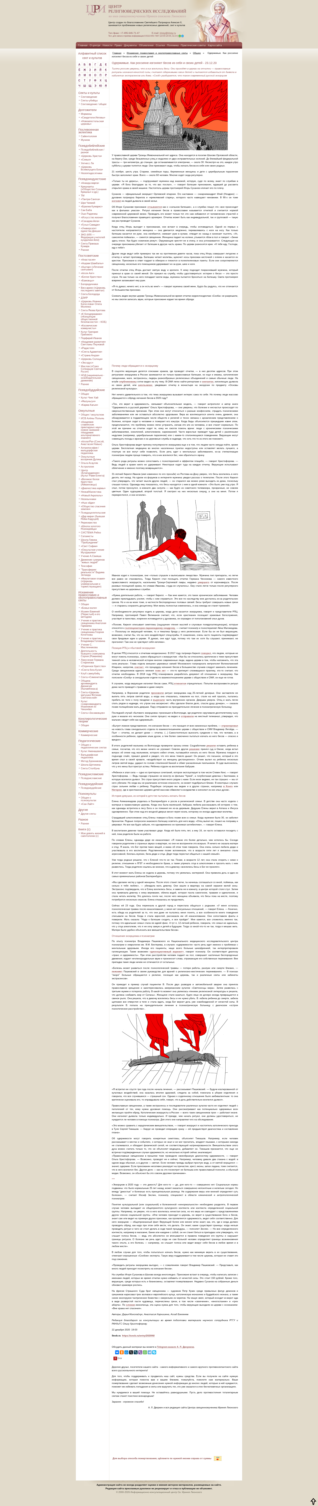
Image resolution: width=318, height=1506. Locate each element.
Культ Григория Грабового (89, 333)
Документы (130, 45)
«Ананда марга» (90, 183)
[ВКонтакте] (117, 1352)
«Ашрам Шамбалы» (92, 263)
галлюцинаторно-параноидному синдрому (150, 628)
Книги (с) (84, 829)
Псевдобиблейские (91, 145)
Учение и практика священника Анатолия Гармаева (93, 623)
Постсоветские (88, 255)
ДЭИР (84, 297)
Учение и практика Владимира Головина (93, 639)
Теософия (86, 566)
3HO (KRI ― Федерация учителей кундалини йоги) (93, 237)
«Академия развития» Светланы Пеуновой (93, 343)
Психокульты (87, 793)
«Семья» (86, 159)
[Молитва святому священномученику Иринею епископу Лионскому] (207, 21)
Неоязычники (88, 499)
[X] (131, 1352)
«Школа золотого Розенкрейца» (90, 527)
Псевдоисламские (91, 774)
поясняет (117, 971)
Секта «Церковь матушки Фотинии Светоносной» (91, 695)
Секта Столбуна (90, 768)
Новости (107, 45)
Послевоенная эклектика (88, 131)
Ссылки (160, 45)
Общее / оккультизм (92, 414)
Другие (83, 809)
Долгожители (87, 110)
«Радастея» (87, 348)
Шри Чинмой (88, 202)
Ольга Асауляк (89, 463)
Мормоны (86, 113)
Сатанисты (87, 536)
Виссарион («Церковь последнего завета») (93, 289)
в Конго (228, 786)
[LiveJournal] (136, 1352)
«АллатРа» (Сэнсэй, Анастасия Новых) (92, 442)
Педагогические (89, 741)
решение (194, 749)
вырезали (159, 700)
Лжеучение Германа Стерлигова (92, 661)
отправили (187, 716)
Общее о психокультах (88, 799)
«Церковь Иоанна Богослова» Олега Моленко (91, 304)
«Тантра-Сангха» (90, 199)
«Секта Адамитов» (91, 351)
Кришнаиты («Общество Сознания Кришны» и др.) (93, 189)
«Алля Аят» (87, 273)
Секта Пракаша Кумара (90, 245)
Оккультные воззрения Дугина (91, 458)
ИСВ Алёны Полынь (92, 418)
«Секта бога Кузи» (91, 669)
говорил (206, 653)
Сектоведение (89, 96)
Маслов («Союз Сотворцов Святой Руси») (91, 369)
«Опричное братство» (93, 666)
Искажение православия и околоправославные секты (92, 596)
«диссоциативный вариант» (167, 951)
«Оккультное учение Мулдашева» (92, 551)
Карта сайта (215, 45)
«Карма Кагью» (89, 404)
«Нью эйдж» (88, 502)
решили (211, 745)
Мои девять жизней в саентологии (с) (93, 834)
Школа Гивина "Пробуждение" (89, 541)
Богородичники (89, 284)
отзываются (154, 207)
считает (139, 667)
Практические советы (193, 45)
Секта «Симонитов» (92, 677)
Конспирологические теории (92, 720)
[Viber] (140, 1352)
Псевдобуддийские (91, 390)
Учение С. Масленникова (89, 646)
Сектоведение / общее (93, 104)
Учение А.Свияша (91, 556)
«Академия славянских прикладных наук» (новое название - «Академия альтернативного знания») (91, 429)
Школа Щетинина (91, 764)
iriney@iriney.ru (168, 33)
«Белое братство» (91, 276)
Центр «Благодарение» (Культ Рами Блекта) (93, 473)
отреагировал (229, 725)
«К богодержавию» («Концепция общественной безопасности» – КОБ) (93, 317)
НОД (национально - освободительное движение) (92, 378)
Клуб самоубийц (90, 673)
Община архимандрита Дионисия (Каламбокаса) (89, 684)
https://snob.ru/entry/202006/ (138, 1335)
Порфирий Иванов (91, 338)
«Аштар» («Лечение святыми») (92, 268)
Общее (85, 393)
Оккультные (86, 410)
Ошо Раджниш (89, 213)
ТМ (82, 195)
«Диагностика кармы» (93, 488)
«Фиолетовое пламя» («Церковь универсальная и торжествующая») (93, 582)
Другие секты (88, 813)
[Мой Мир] (126, 1352)
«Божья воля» (89, 607)
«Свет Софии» (89, 546)
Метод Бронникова (91, 761)
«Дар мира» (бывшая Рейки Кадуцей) (93, 517)
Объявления (146, 45)
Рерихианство (89, 522)
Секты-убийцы (89, 100)
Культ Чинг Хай (89, 397)
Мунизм (85, 139)
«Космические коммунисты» (89, 327)
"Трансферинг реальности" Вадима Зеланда (92, 572)
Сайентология (89, 136)
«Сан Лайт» (87, 804)
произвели (157, 693)
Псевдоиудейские (90, 784)
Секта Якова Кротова (93, 310)
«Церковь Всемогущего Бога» (92, 168)
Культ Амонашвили (92, 751)
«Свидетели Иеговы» (93, 117)
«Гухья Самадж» (90, 224)
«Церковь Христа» (91, 156)
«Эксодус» (87, 362)
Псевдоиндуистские (92, 179)
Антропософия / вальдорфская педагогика (90, 450)
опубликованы (128, 381)
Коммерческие (88, 731)
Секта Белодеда (90, 294)
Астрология (87, 466)
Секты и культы (89, 93)
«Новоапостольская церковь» (92, 122)
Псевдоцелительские (93, 512)
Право (118, 45)
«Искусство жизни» (92, 217)
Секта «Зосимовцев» (93, 712)
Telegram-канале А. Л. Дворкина (175, 1347)
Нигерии (117, 789)
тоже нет (160, 670)
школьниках (145, 385)
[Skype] (154, 1352)
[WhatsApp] (145, 1352)
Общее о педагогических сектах (94, 746)
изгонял (116, 201)
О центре (95, 45)
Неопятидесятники (91, 173)
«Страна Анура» (90, 355)
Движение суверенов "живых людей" (93, 561)
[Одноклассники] (122, 1352)
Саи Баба (86, 210)
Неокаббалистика (91, 491)
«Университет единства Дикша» (91, 229)
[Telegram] (150, 1352)
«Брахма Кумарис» (92, 206)
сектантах (207, 381)
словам (130, 1304)
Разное (85, 249)
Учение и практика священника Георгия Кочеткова (92, 632)
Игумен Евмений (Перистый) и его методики (90, 614)
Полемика (173, 45)
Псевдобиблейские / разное (92, 151)
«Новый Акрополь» (92, 495)
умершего (203, 582)
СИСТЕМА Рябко (91, 532)
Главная (82, 45)
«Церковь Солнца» (92, 359)
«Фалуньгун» (88, 401)
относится (180, 683)
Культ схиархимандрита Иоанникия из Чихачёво (91, 705)
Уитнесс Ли (87, 163)
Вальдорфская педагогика (89, 756)
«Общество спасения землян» (93, 507)
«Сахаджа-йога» (90, 221)
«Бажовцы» (87, 280)
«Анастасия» (88, 259)
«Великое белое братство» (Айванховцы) (90, 482)
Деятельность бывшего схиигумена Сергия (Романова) (93, 653)
